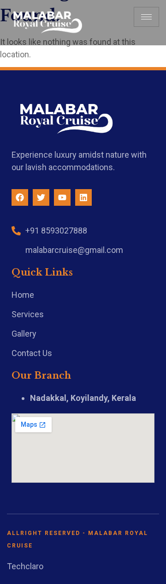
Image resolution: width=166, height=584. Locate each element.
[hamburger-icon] (146, 17)
